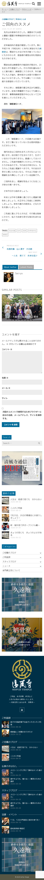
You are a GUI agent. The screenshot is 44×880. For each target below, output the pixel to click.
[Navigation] (39, 3)
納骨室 (5, 234)
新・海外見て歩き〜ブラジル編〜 (25, 525)
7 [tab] (29, 320)
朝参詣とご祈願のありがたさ (21, 732)
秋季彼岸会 (32, 231)
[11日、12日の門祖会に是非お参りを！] (5, 821)
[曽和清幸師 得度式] (5, 829)
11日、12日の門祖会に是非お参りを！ (25, 820)
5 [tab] (23, 320)
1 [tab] (12, 320)
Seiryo (19, 29)
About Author (10, 267)
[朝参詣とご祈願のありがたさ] (5, 733)
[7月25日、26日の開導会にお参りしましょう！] (5, 518)
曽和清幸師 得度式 (17, 828)
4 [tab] (20, 320)
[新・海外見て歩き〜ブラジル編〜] (5, 526)
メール (6, 388)
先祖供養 (12, 231)
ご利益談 (6, 557)
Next (40, 308)
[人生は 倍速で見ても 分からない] (5, 500)
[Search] (33, 3)
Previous (3, 308)
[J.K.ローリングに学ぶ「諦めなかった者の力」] (5, 772)
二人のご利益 (16, 508)
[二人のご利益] (5, 509)
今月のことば (21, 19)
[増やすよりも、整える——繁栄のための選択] (5, 781)
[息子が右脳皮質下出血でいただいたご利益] (5, 724)
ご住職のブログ (8, 19)
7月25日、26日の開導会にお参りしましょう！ (26, 516)
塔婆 (24, 231)
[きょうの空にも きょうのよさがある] (5, 535)
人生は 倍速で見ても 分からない (26, 499)
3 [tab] (17, 320)
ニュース (6, 566)
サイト (5, 398)
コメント (7, 349)
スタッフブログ (9, 561)
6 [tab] (26, 320)
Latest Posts (26, 267)
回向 (19, 231)
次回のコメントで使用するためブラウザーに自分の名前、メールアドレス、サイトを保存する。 (22, 415)
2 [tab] (14, 320)
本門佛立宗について (11, 570)
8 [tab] (32, 320)
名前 (5, 377)
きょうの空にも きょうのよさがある (26, 533)
